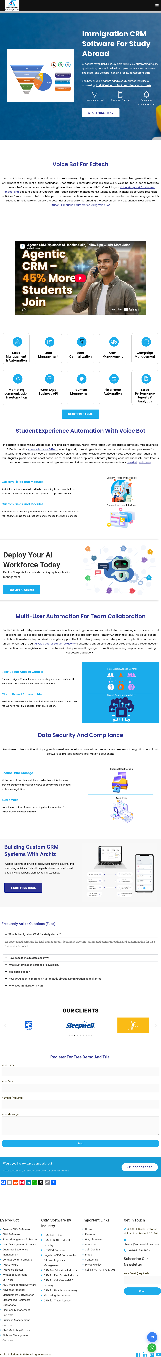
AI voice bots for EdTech (43, 449)
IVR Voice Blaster (13, 1269)
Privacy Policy (93, 1264)
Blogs (88, 1254)
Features (90, 1234)
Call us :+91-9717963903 (100, 1269)
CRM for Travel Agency (57, 1300)
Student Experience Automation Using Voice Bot (80, 205)
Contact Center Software (17, 1259)
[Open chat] (152, 1337)
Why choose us (94, 1239)
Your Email (8, 1081)
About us (90, 1244)
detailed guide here (139, 462)
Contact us (91, 1259)
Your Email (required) (136, 1273)
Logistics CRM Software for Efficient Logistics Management (60, 1260)
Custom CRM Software (16, 1229)
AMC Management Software (19, 1284)
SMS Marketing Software (17, 1330)
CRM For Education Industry (60, 1270)
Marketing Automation (57, 1295)
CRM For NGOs (53, 1235)
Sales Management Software (20, 1239)
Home (88, 1229)
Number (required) (13, 1097)
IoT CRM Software (54, 1250)
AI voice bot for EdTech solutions (54, 643)
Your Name (8, 1065)
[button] (5, 1025)
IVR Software (10, 1264)
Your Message (10, 1114)
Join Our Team (93, 1249)
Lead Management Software (19, 1244)
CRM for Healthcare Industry (60, 1290)
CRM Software (11, 1234)
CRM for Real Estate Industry (61, 1275)
